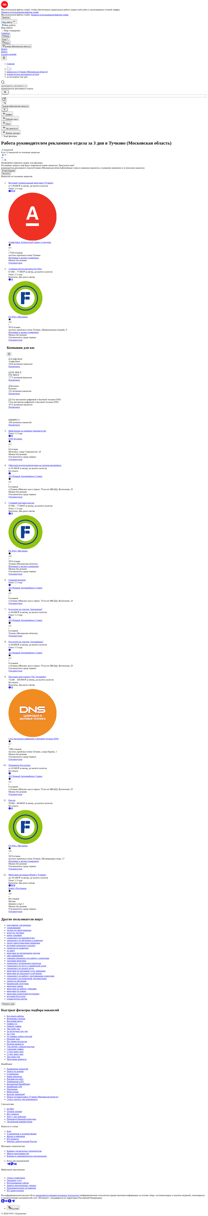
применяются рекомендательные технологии (57, 1195)
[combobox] (14, 85)
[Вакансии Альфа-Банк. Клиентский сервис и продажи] (106, 217)
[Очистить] (5, 92)
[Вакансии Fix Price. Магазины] (106, 298)
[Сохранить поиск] (4, 99)
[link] (6, 42)
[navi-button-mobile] (4, 58)
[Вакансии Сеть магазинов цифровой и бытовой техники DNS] (106, 713)
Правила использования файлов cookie (49, 15)
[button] (4, 49)
